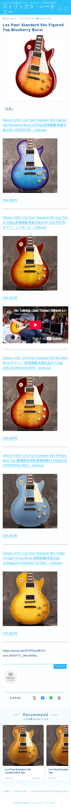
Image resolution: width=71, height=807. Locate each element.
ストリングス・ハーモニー (29, 9)
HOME (6, 791)
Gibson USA (45, 19)
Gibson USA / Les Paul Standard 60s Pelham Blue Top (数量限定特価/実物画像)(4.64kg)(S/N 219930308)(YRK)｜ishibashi (35, 460)
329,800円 (10, 438)
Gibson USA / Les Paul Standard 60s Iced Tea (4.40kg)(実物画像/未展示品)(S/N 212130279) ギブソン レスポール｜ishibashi (35, 222)
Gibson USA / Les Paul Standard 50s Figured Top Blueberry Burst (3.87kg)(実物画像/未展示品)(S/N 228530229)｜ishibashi (34, 125)
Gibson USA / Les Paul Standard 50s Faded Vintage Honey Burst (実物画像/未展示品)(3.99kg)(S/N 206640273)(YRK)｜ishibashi (34, 558)
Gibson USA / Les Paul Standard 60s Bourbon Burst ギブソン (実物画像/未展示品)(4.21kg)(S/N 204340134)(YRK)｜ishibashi (35, 362)
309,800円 (10, 200)
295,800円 (10, 535)
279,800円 (10, 633)
